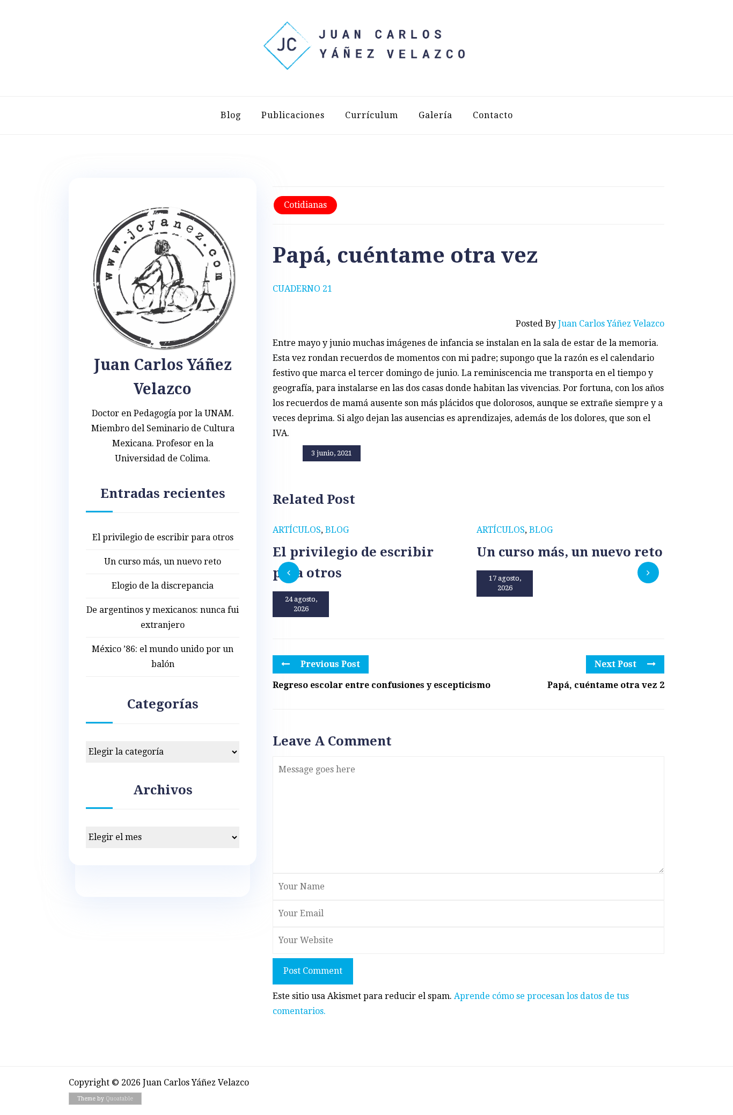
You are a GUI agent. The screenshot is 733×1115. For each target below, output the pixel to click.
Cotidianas (305, 205)
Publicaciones (293, 115)
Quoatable (119, 1099)
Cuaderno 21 (302, 289)
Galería (435, 115)
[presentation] (288, 572)
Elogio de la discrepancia (163, 586)
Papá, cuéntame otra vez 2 (605, 685)
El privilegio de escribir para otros (162, 537)
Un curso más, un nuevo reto (162, 561)
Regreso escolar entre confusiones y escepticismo (381, 685)
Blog (231, 115)
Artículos (297, 530)
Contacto (493, 115)
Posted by (590, 323)
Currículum (371, 115)
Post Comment (312, 971)
